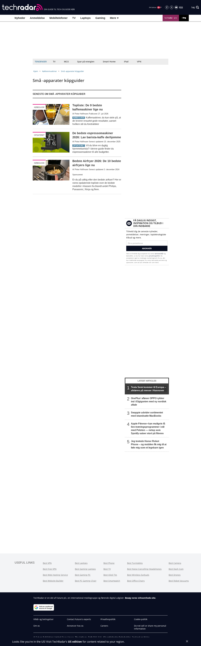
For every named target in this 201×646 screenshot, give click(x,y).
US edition (75, 641)
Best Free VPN (50, 569)
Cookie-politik (140, 619)
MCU (66, 61)
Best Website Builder (53, 580)
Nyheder (20, 18)
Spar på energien (85, 61)
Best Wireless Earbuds (138, 574)
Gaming (100, 18)
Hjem (35, 71)
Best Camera (175, 563)
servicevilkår (159, 254)
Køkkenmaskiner (49, 71)
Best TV (107, 569)
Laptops (85, 18)
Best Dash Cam (176, 569)
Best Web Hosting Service (55, 574)
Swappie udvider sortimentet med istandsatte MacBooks (147, 414)
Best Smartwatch (111, 580)
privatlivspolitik (154, 256)
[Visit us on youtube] (176, 7)
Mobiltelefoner (58, 18)
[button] (195, 7)
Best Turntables (135, 563)
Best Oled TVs (110, 574)
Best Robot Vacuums (179, 580)
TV (74, 18)
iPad (126, 61)
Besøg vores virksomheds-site (140, 597)
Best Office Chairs (136, 580)
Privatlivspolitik (107, 619)
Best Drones (175, 574)
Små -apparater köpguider (72, 71)
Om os (36, 625)
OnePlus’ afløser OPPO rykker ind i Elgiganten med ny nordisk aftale (148, 401)
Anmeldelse (37, 18)
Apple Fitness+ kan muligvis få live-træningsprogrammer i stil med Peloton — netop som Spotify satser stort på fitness (148, 428)
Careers (104, 625)
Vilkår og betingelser (43, 619)
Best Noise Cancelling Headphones (144, 569)
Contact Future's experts (79, 619)
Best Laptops (81, 563)
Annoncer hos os (75, 625)
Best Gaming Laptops (85, 569)
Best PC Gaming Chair (85, 580)
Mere (113, 18)
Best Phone (108, 563)
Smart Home (109, 61)
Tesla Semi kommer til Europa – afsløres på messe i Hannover (148, 389)
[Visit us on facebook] (167, 7)
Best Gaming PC (82, 574)
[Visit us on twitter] (171, 7)
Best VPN (47, 563)
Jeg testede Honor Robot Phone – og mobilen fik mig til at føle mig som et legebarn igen (148, 444)
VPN (139, 61)
